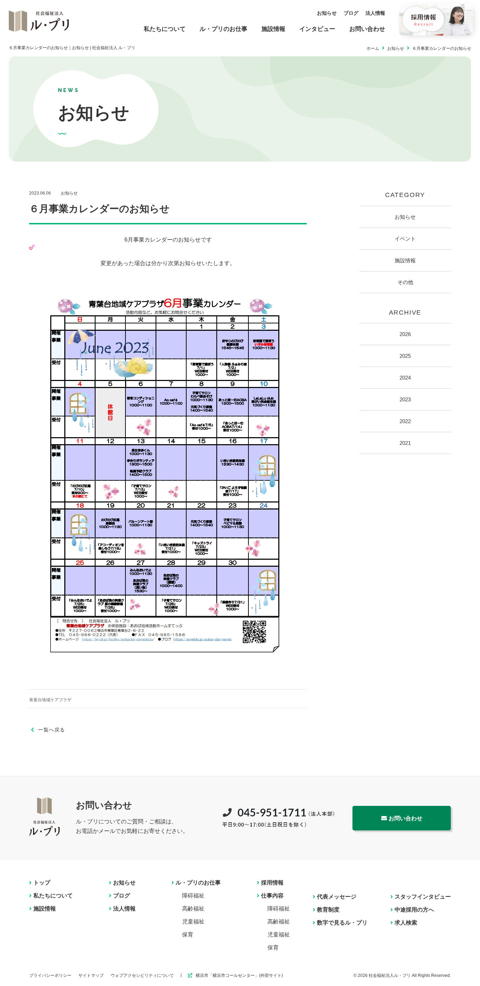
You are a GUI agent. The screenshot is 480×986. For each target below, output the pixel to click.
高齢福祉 (193, 909)
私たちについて (165, 29)
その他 (405, 282)
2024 (405, 378)
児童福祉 (193, 922)
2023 (405, 399)
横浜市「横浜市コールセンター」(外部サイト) (239, 975)
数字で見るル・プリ (342, 923)
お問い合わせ (367, 29)
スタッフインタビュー (423, 897)
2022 (405, 421)
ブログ (351, 13)
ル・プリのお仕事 (223, 29)
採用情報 (272, 883)
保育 (187, 935)
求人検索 (406, 923)
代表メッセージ (336, 897)
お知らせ (327, 13)
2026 (405, 334)
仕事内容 (272, 896)
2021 (405, 443)
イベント (405, 239)
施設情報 (273, 29)
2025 (405, 356)
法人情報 (375, 13)
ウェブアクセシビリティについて (142, 975)
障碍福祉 (193, 896)
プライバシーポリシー (50, 975)
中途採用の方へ (414, 910)
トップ (41, 883)
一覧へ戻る (51, 729)
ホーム (373, 48)
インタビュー (317, 29)
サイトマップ (91, 975)
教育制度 (328, 910)
